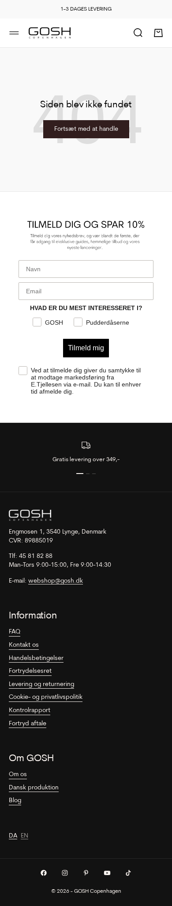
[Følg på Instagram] (64, 872)
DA (13, 836)
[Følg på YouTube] (107, 872)
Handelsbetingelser (36, 658)
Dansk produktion (34, 788)
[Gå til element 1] (79, 473)
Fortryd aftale (27, 723)
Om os (18, 774)
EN (24, 836)
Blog (15, 800)
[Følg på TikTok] (128, 872)
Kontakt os (24, 645)
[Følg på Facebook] (43, 872)
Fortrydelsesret (30, 671)
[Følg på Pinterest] (86, 872)
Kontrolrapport (29, 710)
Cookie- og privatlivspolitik (45, 697)
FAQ (14, 632)
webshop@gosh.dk (55, 581)
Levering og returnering (41, 684)
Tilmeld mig (86, 348)
